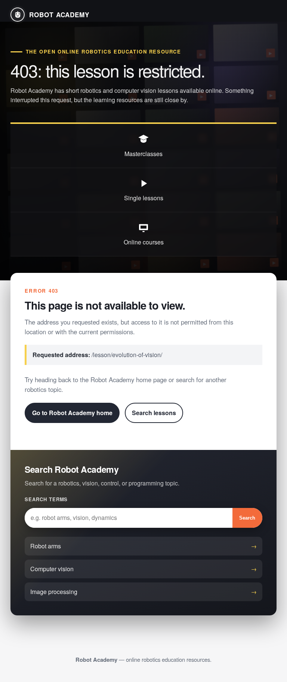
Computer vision (52, 568)
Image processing (53, 591)
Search (247, 518)
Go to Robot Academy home (72, 412)
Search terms (46, 499)
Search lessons (154, 412)
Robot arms (45, 546)
